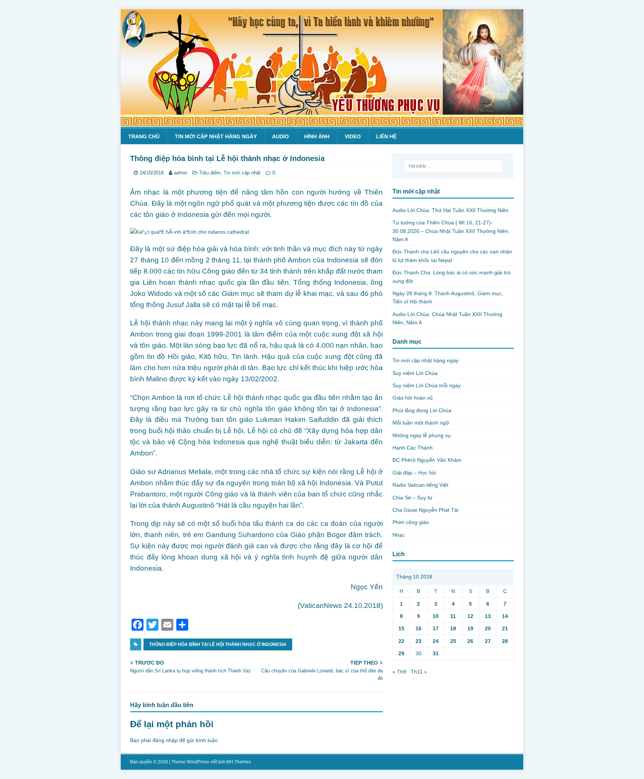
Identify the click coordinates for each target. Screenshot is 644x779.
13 (488, 616)
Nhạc (398, 535)
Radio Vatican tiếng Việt (420, 485)
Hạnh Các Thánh (412, 448)
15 (401, 628)
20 (488, 628)
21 (505, 628)
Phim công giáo (410, 522)
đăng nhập (165, 740)
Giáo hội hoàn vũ (412, 398)
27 (488, 641)
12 (470, 616)
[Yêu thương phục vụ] (322, 123)
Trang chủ (144, 136)
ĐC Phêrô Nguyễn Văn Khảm (426, 460)
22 (401, 641)
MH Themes (238, 761)
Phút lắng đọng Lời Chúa (421, 410)
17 (436, 628)
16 (419, 628)
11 (453, 616)
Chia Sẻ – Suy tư (412, 498)
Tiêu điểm (210, 173)
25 (453, 641)
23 (419, 641)
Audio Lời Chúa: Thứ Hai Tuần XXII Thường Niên (450, 210)
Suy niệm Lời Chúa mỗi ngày (426, 385)
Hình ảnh (316, 136)
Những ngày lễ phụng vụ (421, 435)
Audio (280, 136)
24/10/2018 (152, 173)
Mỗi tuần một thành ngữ (420, 423)
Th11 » (419, 672)
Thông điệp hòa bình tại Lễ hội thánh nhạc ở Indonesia (218, 644)
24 (436, 641)
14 (505, 616)
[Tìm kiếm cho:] (453, 166)
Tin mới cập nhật (242, 173)
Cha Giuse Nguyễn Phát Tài (425, 510)
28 (505, 641)
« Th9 (399, 672)
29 (401, 653)
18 (453, 628)
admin (180, 173)
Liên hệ (386, 136)
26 (470, 641)
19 (470, 628)
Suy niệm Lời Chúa (415, 373)
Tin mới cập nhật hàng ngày (216, 136)
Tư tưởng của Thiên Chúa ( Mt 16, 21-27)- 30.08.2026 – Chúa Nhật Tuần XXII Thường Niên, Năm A (450, 231)
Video (353, 136)
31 (436, 653)
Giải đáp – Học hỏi (414, 473)
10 (436, 616)
